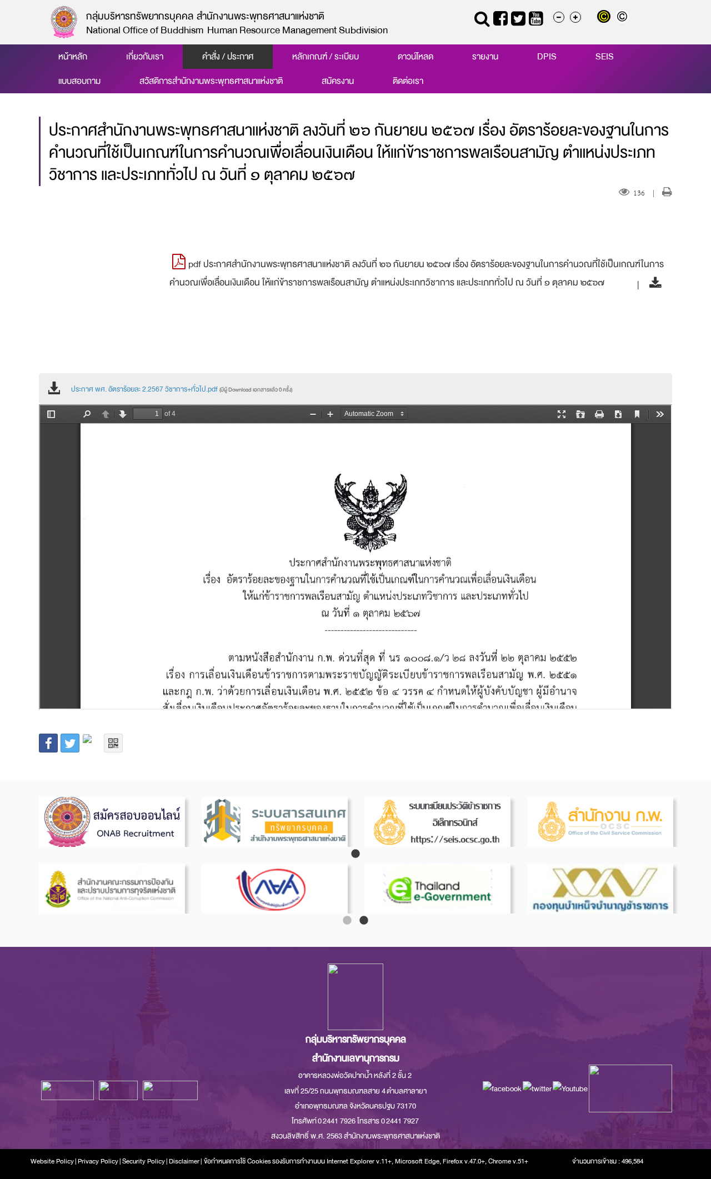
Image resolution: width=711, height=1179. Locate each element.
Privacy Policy (98, 1161)
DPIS (547, 56)
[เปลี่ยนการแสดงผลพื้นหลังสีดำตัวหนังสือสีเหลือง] (606, 18)
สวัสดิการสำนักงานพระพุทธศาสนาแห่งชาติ (211, 81)
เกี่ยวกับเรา (144, 56)
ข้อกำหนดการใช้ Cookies (237, 1161)
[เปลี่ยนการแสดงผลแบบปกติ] (623, 18)
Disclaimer (185, 1161)
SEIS (604, 56)
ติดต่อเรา (408, 81)
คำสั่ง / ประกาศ (227, 56)
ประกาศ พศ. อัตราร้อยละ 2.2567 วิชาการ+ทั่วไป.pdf (181, 389)
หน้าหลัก (72, 56)
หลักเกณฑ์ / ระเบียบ (325, 56)
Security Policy (143, 1161)
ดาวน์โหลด (415, 56)
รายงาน (485, 56)
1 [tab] (355, 854)
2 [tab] (363, 920)
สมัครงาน (338, 81)
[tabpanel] (112, 822)
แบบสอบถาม (79, 81)
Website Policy (52, 1161)
